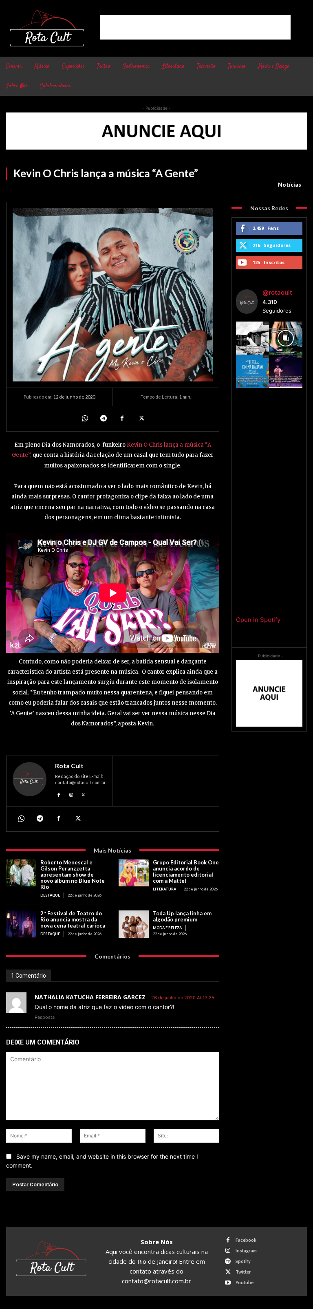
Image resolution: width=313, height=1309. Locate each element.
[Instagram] (71, 793)
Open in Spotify (258, 620)
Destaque (50, 895)
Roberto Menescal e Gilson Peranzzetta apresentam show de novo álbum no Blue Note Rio (72, 874)
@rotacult (277, 292)
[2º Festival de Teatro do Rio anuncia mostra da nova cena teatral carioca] (21, 924)
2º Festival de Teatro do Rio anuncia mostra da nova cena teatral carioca (72, 919)
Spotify (243, 1261)
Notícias (289, 184)
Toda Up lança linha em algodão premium (182, 916)
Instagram (246, 1250)
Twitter (243, 1271)
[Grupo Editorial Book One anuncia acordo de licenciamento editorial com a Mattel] (134, 873)
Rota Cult (69, 765)
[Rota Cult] (29, 781)
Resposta (45, 1017)
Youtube (244, 1282)
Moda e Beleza (167, 928)
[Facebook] (122, 418)
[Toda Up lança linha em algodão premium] (134, 924)
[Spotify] (228, 1261)
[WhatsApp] (84, 418)
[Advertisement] (195, 27)
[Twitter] (140, 418)
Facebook (246, 1240)
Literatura (164, 889)
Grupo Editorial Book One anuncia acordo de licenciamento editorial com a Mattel (186, 871)
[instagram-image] (252, 338)
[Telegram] (103, 418)
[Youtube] (228, 1283)
